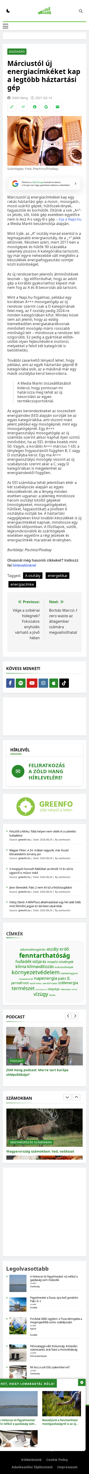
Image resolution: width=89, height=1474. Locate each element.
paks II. (64, 978)
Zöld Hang (20, 98)
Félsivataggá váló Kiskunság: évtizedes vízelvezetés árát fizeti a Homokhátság (54, 1347)
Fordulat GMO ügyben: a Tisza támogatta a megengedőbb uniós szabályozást (56, 1320)
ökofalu (52, 995)
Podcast (16, 1061)
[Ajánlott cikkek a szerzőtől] (11, 106)
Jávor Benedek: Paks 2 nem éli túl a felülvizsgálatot (40, 887)
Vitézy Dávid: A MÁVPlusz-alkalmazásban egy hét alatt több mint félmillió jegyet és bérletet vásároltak (45, 904)
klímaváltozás (40, 966)
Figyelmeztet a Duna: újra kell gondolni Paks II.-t (54, 1299)
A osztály (32, 575)
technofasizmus (41, 989)
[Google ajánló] (46, 106)
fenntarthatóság (44, 955)
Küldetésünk (31, 1459)
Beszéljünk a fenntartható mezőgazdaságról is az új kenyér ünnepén (60, 1423)
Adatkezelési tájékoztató (32, 1467)
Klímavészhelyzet (38, 1356)
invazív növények (60, 961)
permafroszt (20, 983)
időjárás (39, 961)
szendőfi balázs (49, 983)
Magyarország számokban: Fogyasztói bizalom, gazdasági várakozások (37, 1149)
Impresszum (67, 1467)
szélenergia (68, 982)
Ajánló (33, 1328)
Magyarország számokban (31, 1137)
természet (23, 988)
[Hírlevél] (57, 106)
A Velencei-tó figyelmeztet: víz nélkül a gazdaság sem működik (54, 1278)
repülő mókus (36, 983)
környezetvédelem (36, 972)
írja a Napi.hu (70, 219)
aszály (53, 949)
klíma (21, 966)
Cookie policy (57, 1459)
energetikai (57, 575)
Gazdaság (17, 51)
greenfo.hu (24, 839)
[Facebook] (34, 106)
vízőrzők (74, 989)
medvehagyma (69, 973)
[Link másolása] (23, 106)
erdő (64, 949)
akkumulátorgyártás (33, 949)
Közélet (33, 1307)
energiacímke (22, 584)
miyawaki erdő (26, 978)
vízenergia (65, 989)
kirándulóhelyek (64, 967)
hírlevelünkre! (24, 565)
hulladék (23, 961)
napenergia (45, 978)
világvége (53, 989)
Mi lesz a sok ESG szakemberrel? (50, 1367)
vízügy (41, 994)
